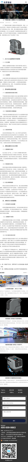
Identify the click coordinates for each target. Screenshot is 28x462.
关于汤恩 (20, 392)
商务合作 (3, 392)
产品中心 (3, 390)
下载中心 (11, 392)
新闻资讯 (20, 390)
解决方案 (11, 390)
